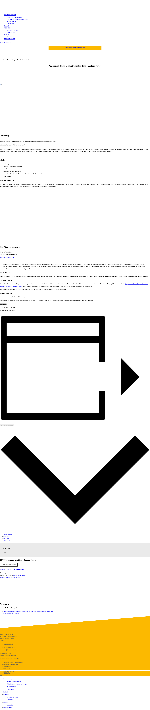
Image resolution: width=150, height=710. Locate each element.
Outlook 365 (6, 538)
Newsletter (10, 705)
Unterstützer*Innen (12, 697)
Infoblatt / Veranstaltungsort (9, 564)
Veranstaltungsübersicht (14, 681)
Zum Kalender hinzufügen (7, 425)
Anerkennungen (7, 666)
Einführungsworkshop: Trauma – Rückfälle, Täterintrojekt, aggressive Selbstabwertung (28, 611)
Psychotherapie (7, 707)
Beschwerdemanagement (10, 664)
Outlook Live (6, 540)
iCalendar (6, 536)
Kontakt (5, 702)
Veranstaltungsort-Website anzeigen (10, 577)
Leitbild (5, 692)
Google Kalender (7, 534)
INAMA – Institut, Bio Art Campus (12, 569)
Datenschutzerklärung (8, 671)
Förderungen (7, 668)
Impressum (6, 672)
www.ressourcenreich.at (7, 257)
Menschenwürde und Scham (11, 613)
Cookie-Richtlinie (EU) (8, 673)
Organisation (10, 699)
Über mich (6, 694)
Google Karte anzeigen (19, 575)
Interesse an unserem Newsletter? (75, 47)
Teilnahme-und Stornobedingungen (13, 662)
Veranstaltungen (8, 679)
